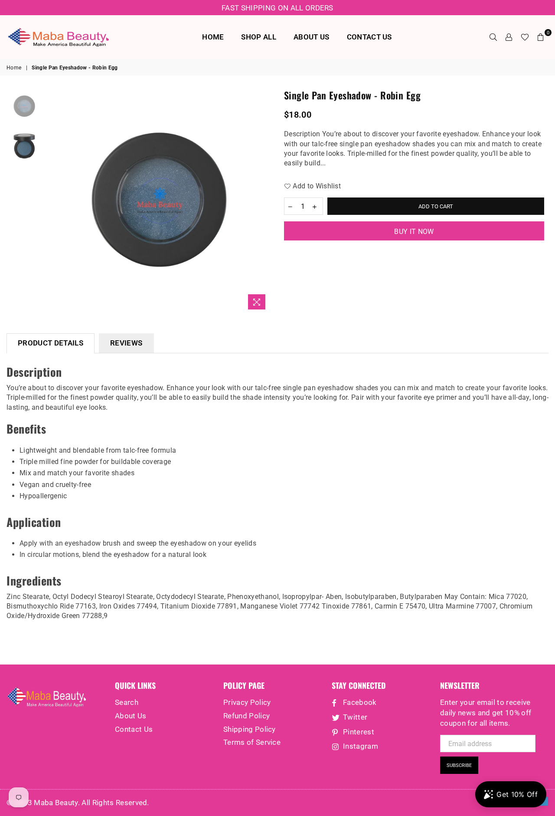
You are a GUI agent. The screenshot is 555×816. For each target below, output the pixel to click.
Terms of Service (252, 742)
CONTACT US (369, 37)
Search (126, 702)
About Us (131, 715)
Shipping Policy (249, 729)
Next (263, 201)
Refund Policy (246, 715)
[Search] (493, 36)
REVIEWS (126, 343)
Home (14, 68)
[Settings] (509, 36)
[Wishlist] (525, 36)
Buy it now (414, 231)
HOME (213, 37)
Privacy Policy (247, 702)
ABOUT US (312, 37)
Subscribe (459, 765)
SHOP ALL (258, 37)
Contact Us (134, 729)
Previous (54, 201)
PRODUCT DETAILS (50, 343)
